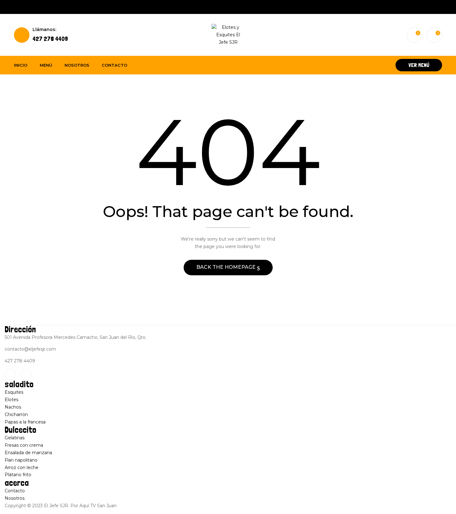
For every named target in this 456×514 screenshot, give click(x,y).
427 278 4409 (50, 34)
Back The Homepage (226, 267)
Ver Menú (419, 65)
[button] (434, 35)
